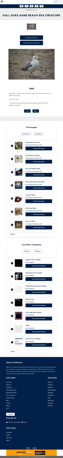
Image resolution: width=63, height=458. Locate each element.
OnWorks (50, 385)
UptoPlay (50, 387)
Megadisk (50, 392)
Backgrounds (26, 133)
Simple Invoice (30, 299)
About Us (8, 385)
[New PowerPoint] (41, 6)
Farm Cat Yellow (30, 221)
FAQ (7, 408)
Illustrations (38, 133)
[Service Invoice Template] (19, 345)
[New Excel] (36, 6)
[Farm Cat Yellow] (19, 228)
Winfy (49, 398)
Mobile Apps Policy (11, 392)
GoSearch (9, 432)
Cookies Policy (10, 398)
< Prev (27, 111)
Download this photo (31, 37)
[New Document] (31, 6)
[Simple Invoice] (19, 306)
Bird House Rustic (31, 208)
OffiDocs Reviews (28, 448)
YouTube (10, 422)
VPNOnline (51, 395)
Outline (28, 325)
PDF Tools (9, 437)
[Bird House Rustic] (19, 215)
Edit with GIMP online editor (31, 43)
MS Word (26, 251)
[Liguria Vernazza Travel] (19, 149)
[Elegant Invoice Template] (19, 266)
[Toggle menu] (2, 1)
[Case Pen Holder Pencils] (19, 175)
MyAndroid (51, 400)
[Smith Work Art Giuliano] (19, 162)
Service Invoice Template (33, 338)
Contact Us (9, 387)
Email (25, 422)
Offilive (8, 440)
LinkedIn (18, 422)
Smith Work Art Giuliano (33, 155)
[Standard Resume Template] (19, 279)
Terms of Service (10, 395)
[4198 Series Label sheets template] (19, 293)
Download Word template (38, 265)
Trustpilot (10, 414)
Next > (35, 111)
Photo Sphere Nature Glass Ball (35, 182)
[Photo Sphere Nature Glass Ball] (19, 188)
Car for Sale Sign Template (33, 312)
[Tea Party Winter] (19, 201)
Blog (7, 400)
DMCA (8, 405)
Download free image (38, 148)
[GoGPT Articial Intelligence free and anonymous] (21, 6)
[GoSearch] (26, 6)
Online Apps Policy (11, 390)
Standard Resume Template (34, 273)
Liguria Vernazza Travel (33, 142)
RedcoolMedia (52, 390)
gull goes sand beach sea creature (31, 15)
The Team (9, 382)
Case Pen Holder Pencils (33, 168)
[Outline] (19, 332)
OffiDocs (50, 382)
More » (13, 234)
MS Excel (37, 251)
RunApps (50, 403)
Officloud (50, 405)
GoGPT (8, 435)
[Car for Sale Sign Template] (19, 319)
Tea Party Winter (31, 195)
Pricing (8, 403)
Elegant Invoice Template (33, 259)
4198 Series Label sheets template (36, 286)
